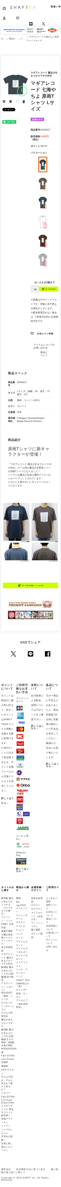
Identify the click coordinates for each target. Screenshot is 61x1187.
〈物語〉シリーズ (7, 998)
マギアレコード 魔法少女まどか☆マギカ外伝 (7, 959)
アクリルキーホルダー (22, 950)
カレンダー (22, 989)
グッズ (19, 938)
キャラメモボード (22, 957)
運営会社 (6, 1169)
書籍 (18, 898)
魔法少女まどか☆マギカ (7, 1022)
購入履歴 (35, 929)
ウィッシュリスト (37, 924)
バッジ (19, 976)
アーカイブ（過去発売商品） (22, 1003)
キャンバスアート (22, 917)
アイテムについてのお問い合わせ (44, 346)
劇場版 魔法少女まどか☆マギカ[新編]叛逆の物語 (7, 973)
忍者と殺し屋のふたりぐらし (7, 1146)
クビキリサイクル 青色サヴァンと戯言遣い (7, 1110)
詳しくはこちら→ (22, 869)
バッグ (19, 934)
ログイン (35, 905)
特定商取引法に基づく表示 (30, 1169)
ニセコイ (5, 1093)
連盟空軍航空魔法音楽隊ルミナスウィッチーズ (7, 937)
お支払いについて (52, 914)
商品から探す (13, 38)
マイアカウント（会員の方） (37, 916)
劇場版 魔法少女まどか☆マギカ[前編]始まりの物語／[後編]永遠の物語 (7, 1037)
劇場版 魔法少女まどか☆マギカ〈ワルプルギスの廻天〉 (7, 906)
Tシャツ (24, 38)
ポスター (20, 922)
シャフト (5, 1125)
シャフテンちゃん (7, 1131)
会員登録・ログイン (37, 888)
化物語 (4, 1062)
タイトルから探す (7, 888)
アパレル (20, 926)
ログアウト (37, 909)
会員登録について (52, 928)
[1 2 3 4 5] (34, 289)
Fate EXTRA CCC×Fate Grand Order (7, 1099)
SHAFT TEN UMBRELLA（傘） (22, 983)
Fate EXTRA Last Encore (7, 1057)
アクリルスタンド (22, 943)
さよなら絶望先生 (7, 1014)
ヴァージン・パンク (7, 919)
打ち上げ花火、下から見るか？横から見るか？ (7, 1083)
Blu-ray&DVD (21, 904)
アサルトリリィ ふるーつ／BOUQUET (7, 988)
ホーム (3, 38)
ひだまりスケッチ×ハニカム (7, 1005)
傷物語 (4, 1066)
